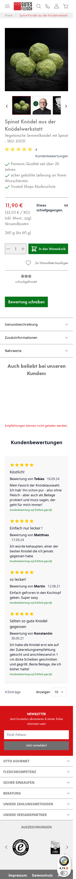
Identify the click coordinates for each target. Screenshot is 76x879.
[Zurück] (7, 106)
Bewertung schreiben (26, 302)
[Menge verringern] (8, 249)
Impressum (18, 875)
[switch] (64, 873)
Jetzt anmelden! (36, 745)
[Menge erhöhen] (23, 249)
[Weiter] (66, 106)
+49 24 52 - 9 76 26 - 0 (47, 6)
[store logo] (23, 6)
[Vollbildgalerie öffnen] (36, 59)
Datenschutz (42, 875)
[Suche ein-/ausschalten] (38, 6)
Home (9, 15)
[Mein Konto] (56, 6)
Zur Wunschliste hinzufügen (51, 263)
